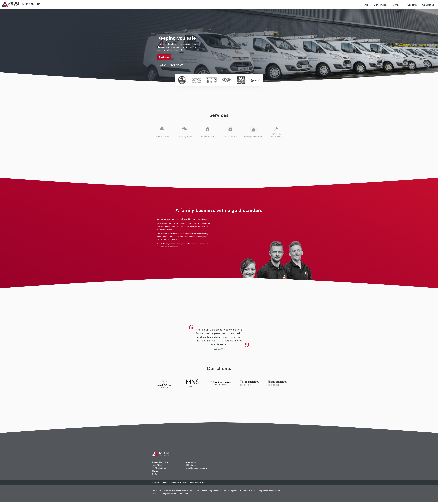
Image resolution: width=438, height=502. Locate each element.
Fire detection (207, 136)
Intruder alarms (162, 136)
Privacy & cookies (159, 482)
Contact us (428, 4)
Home (365, 4)
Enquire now (164, 57)
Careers (397, 4)
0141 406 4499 (173, 64)
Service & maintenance (276, 135)
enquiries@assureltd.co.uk (197, 468)
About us (412, 4)
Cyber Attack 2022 (178, 482)
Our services (380, 4)
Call (31, 4)
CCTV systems (185, 136)
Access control (230, 136)
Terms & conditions (197, 482)
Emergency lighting (253, 136)
